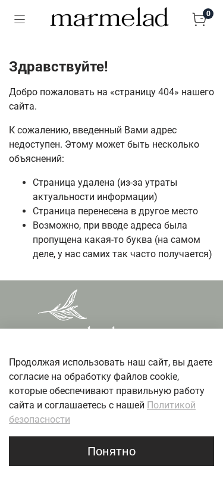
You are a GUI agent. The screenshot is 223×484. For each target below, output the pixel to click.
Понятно (111, 451)
